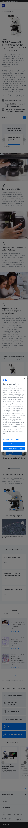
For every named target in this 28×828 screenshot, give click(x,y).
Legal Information (15, 439)
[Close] (25, 378)
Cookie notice (7, 439)
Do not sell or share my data (14, 448)
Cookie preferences (14, 444)
